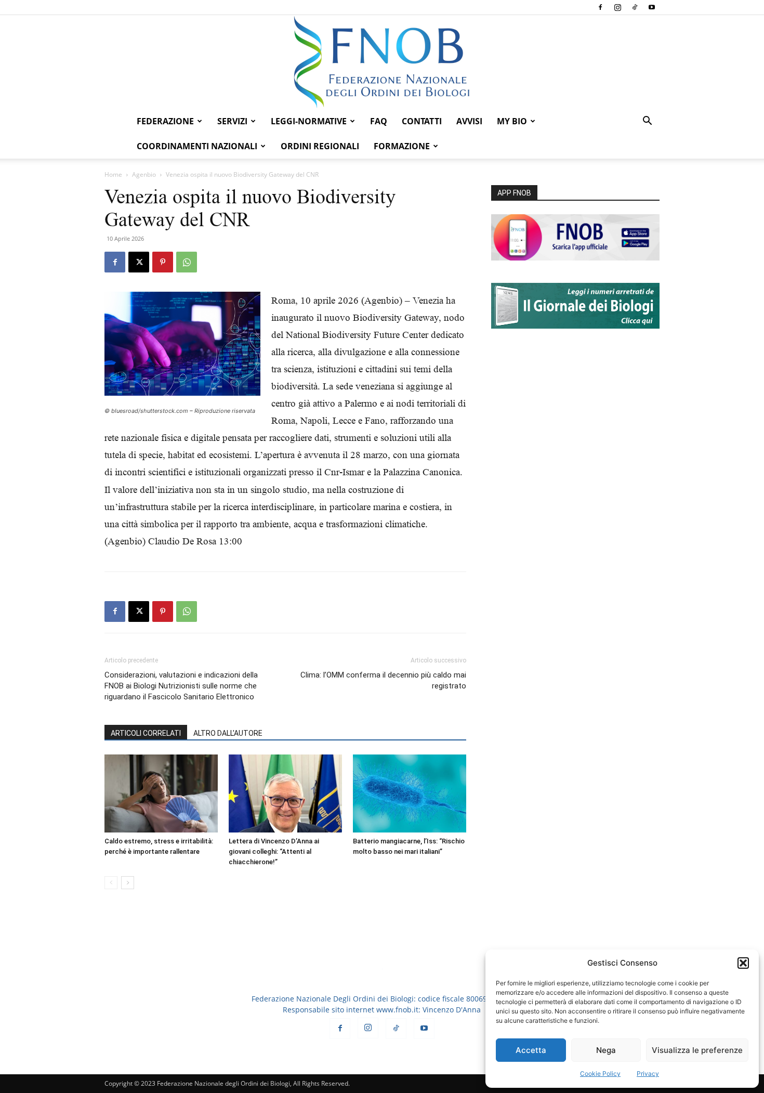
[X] (138, 262)
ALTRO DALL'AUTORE (227, 733)
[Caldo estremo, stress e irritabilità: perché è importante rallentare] (161, 793)
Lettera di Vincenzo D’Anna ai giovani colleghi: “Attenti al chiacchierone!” (274, 851)
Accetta (531, 1050)
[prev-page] (110, 882)
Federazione (165, 121)
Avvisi (469, 121)
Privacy (648, 1073)
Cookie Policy (600, 1073)
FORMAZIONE (402, 146)
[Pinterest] (162, 262)
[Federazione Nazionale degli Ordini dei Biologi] (382, 62)
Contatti (422, 121)
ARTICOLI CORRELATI (146, 733)
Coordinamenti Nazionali (197, 146)
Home (113, 174)
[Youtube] (652, 7)
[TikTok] (634, 7)
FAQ (378, 121)
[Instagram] (617, 7)
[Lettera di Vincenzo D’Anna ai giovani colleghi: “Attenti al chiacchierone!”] (285, 793)
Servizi (232, 121)
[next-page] (127, 882)
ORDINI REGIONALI (320, 146)
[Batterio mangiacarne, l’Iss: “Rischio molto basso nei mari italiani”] (409, 793)
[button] (743, 963)
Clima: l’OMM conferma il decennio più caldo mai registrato (383, 680)
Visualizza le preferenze (697, 1050)
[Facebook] (600, 7)
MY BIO (512, 121)
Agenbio (144, 174)
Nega (606, 1050)
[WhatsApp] (186, 262)
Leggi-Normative (309, 121)
